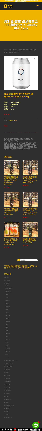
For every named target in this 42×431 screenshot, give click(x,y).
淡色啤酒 (7, 384)
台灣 (7, 297)
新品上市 (7, 369)
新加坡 (8, 315)
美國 (7, 336)
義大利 (8, 339)
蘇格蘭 (8, 348)
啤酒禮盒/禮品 (8, 363)
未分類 (6, 372)
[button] (34, 59)
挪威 (16, 50)
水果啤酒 (7, 378)
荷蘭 (7, 345)
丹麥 (7, 285)
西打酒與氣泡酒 (9, 405)
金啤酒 (6, 414)
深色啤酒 (7, 387)
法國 (7, 324)
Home (6, 50)
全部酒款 (11, 50)
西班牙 (8, 351)
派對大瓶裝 (7, 381)
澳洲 (7, 327)
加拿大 (8, 294)
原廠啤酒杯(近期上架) (10, 360)
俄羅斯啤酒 (9, 288)
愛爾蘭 (8, 306)
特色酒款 (7, 396)
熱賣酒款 (7, 393)
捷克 (7, 312)
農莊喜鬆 (7, 408)
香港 (7, 357)
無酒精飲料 (7, 390)
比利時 (8, 321)
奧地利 (8, 300)
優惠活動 (7, 280)
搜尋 (18, 260)
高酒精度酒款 (8, 417)
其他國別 (8, 291)
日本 (7, 318)
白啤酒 (6, 402)
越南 (7, 354)
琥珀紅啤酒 (7, 399)
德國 (7, 303)
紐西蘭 (8, 333)
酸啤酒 (6, 411)
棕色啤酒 (7, 375)
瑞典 (7, 330)
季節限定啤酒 (8, 366)
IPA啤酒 (11, 120)
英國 (7, 342)
